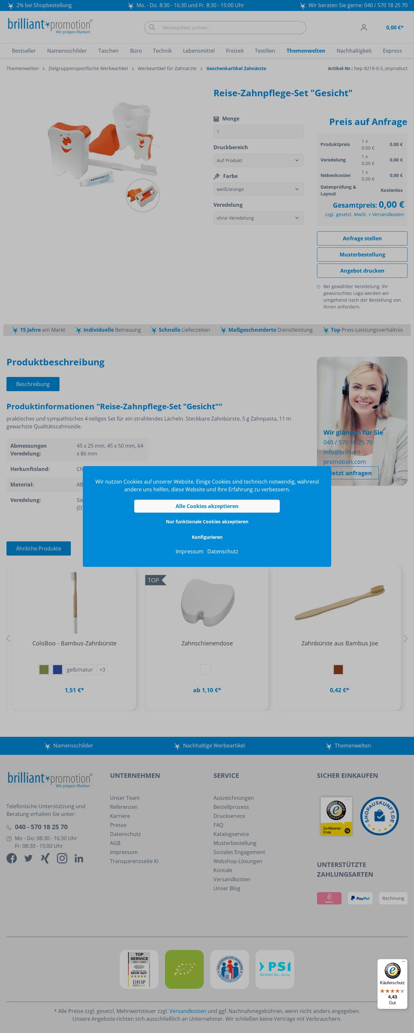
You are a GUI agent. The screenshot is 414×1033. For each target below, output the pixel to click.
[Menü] (404, 963)
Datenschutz (222, 551)
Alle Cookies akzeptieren (207, 506)
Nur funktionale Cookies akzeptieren (207, 521)
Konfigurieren (207, 537)
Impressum (189, 551)
